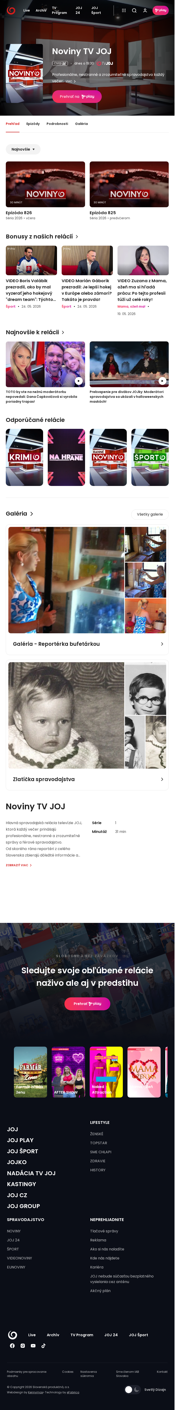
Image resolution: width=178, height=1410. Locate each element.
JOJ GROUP (23, 1206)
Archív (41, 10)
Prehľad (12, 123)
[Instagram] (22, 1346)
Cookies (67, 1372)
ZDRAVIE (97, 1161)
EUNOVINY (16, 1267)
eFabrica (73, 1392)
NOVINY (14, 1231)
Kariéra (96, 1267)
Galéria (81, 123)
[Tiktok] (43, 1346)
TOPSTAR (98, 1143)
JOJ (12, 1129)
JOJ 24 (79, 10)
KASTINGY (21, 1184)
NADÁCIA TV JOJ (31, 1173)
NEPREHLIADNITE (107, 1219)
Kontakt (162, 1372)
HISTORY (97, 1170)
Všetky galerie (150, 514)
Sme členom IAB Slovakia (127, 1374)
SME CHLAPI (100, 1152)
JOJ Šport (96, 10)
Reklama (98, 1240)
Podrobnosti (57, 123)
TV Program (59, 10)
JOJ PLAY (20, 1140)
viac (69, 81)
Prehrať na (69, 96)
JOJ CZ (17, 1195)
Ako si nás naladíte (107, 1249)
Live (26, 10)
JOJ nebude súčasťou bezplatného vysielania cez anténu (122, 1279)
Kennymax (35, 1392)
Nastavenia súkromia (88, 1374)
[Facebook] (12, 1346)
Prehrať (80, 1003)
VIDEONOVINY (19, 1258)
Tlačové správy (104, 1231)
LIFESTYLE (100, 1122)
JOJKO (17, 1162)
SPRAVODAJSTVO (25, 1219)
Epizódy (33, 123)
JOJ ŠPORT (22, 1151)
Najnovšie (21, 149)
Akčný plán (100, 1290)
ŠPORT (13, 1249)
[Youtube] (33, 1346)
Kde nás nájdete (104, 1258)
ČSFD (57, 63)
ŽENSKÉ (96, 1134)
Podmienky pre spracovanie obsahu (26, 1374)
